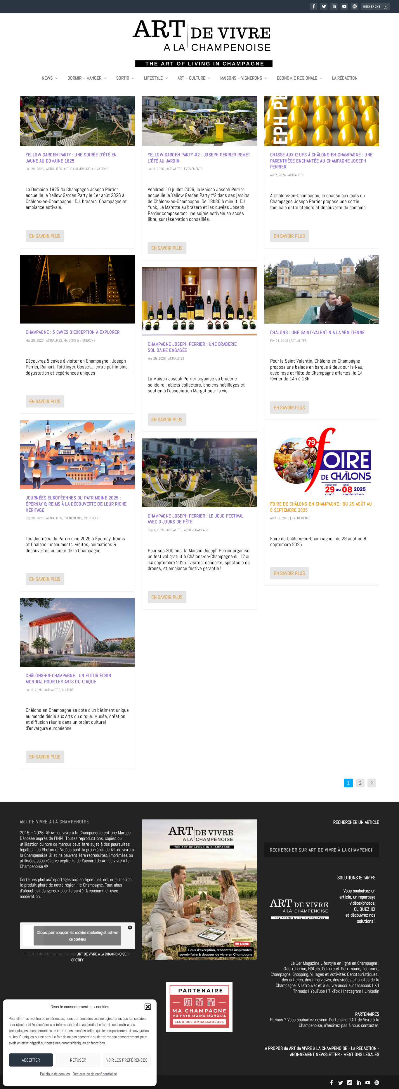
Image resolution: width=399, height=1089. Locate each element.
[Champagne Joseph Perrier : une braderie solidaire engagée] (199, 301)
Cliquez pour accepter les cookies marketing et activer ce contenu (77, 936)
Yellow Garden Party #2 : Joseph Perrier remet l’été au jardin (199, 158)
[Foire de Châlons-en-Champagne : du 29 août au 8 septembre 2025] (321, 460)
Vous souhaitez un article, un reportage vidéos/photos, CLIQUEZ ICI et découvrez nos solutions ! (357, 906)
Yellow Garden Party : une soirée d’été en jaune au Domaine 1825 (71, 158)
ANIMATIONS (100, 169)
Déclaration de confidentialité (95, 1073)
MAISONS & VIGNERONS (79, 340)
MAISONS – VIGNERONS (241, 78)
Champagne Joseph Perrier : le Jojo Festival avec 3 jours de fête (196, 519)
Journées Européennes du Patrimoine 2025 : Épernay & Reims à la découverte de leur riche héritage (76, 504)
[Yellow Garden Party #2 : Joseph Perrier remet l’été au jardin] (199, 111)
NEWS (47, 78)
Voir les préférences (127, 1060)
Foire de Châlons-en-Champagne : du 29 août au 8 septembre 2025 (321, 507)
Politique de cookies (55, 1073)
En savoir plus (44, 236)
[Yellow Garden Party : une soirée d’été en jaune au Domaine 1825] (77, 111)
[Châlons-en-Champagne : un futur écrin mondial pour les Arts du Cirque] (77, 632)
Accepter (31, 1060)
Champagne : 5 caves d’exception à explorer (72, 332)
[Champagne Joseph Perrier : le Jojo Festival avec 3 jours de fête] (199, 472)
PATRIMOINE (92, 518)
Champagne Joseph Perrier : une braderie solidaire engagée (192, 347)
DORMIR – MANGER (84, 78)
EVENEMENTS (73, 518)
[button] (148, 1007)
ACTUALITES (54, 169)
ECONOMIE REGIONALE (297, 78)
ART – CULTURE (191, 78)
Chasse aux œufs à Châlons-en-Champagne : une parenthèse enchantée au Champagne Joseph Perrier (321, 161)
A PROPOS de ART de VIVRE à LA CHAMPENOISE (306, 1048)
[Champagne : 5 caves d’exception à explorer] (77, 289)
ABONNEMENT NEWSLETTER (315, 1054)
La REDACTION (364, 1048)
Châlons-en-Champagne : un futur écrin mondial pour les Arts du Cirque (68, 678)
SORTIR (122, 78)
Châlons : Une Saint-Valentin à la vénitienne (317, 332)
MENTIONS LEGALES (361, 1054)
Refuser (78, 1060)
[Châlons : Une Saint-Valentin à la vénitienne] (321, 289)
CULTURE (68, 690)
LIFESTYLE (153, 78)
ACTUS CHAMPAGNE (77, 169)
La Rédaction (345, 78)
